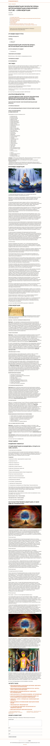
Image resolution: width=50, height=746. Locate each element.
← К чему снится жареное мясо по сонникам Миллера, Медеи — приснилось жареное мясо (15, 712)
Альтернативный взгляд (14, 19)
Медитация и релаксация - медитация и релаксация (21, 709)
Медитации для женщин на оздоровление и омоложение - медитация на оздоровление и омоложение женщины (25, 686)
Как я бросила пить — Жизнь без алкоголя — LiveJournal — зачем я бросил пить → (34, 712)
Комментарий (11, 719)
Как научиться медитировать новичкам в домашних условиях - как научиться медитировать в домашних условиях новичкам (24, 697)
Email (9, 730)
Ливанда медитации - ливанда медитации (19, 704)
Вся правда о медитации (15, 20)
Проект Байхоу (13, 22)
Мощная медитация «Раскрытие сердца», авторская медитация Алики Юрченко (25, 18)
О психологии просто (13, 1)
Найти (29, 740)
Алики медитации (13, 21)
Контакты (25, 744)
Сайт (9, 733)
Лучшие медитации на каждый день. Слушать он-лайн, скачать (22, 23)
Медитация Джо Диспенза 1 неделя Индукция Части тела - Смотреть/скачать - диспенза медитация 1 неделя (24, 689)
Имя (9, 727)
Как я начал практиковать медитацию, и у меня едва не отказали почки (23, 24)
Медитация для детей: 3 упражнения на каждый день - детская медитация (25, 694)
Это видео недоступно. (14, 17)
